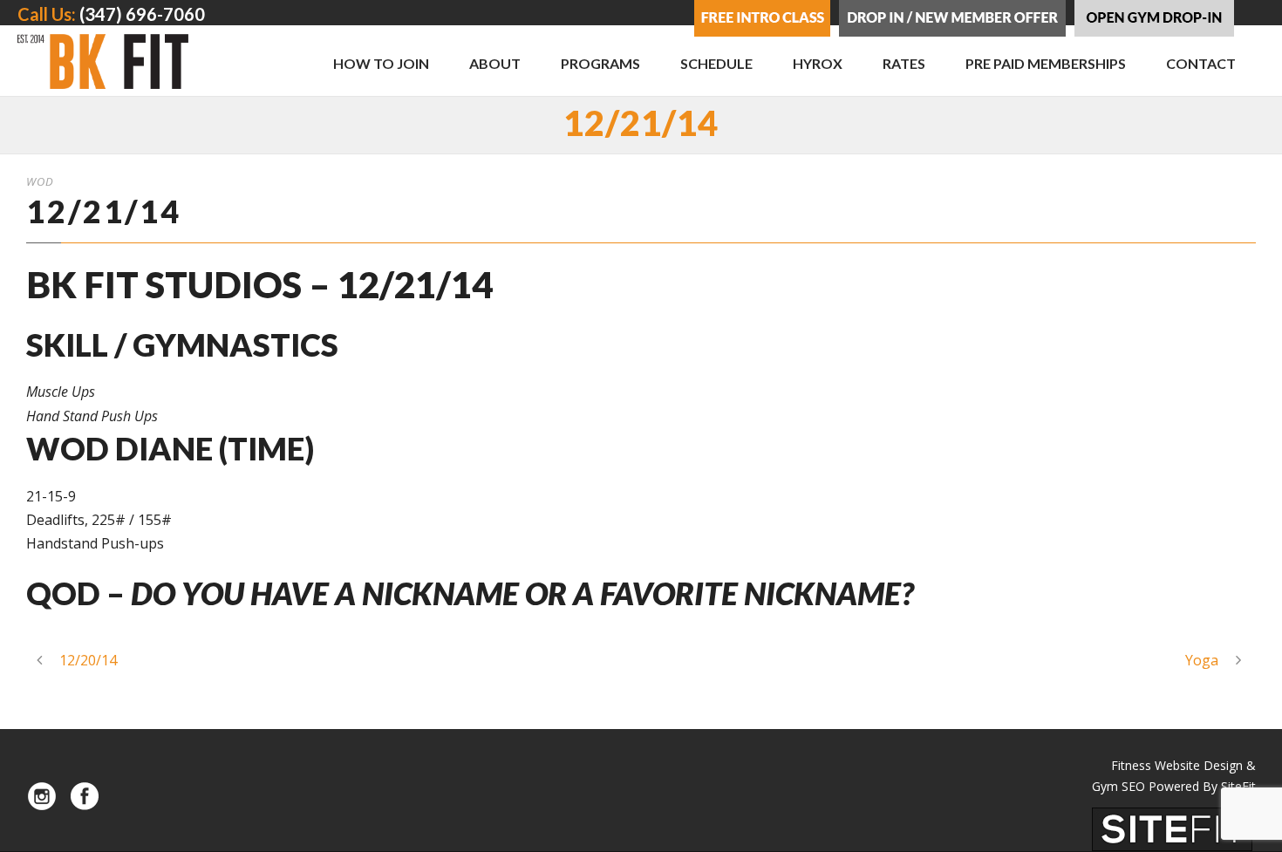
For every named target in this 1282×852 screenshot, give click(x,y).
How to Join (381, 63)
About (495, 63)
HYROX (817, 63)
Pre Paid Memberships (1045, 63)
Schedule (716, 63)
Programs (600, 63)
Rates (904, 63)
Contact (1201, 63)
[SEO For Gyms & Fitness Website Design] (1172, 827)
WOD (40, 181)
